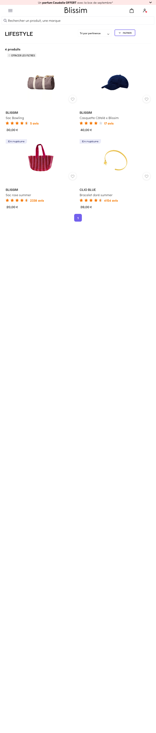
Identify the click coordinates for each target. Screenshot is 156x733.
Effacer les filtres (23, 55)
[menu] (10, 10)
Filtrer (127, 33)
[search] (5, 20)
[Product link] (41, 93)
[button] (78, 2)
